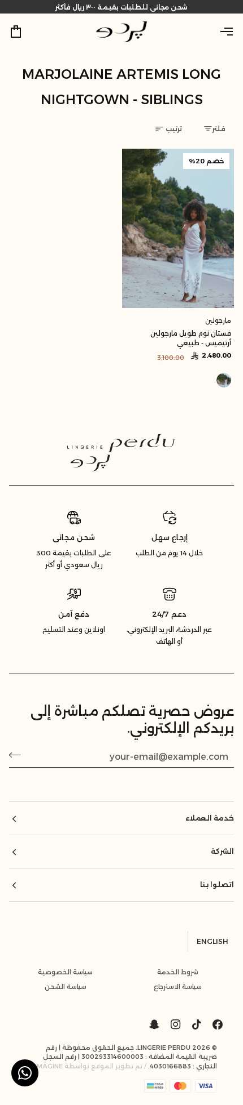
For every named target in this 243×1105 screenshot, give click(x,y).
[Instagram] (176, 1024)
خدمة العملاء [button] (209, 818)
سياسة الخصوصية (65, 972)
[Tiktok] (196, 1024)
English (212, 941)
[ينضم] (18, 755)
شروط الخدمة (177, 972)
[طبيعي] (223, 380)
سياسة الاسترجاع (178, 987)
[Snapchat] (154, 1024)
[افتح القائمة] (217, 32)
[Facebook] (217, 1024)
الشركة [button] (222, 851)
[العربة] (26, 32)
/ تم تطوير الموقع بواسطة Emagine (89, 1066)
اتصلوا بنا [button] (217, 884)
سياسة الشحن (65, 987)
